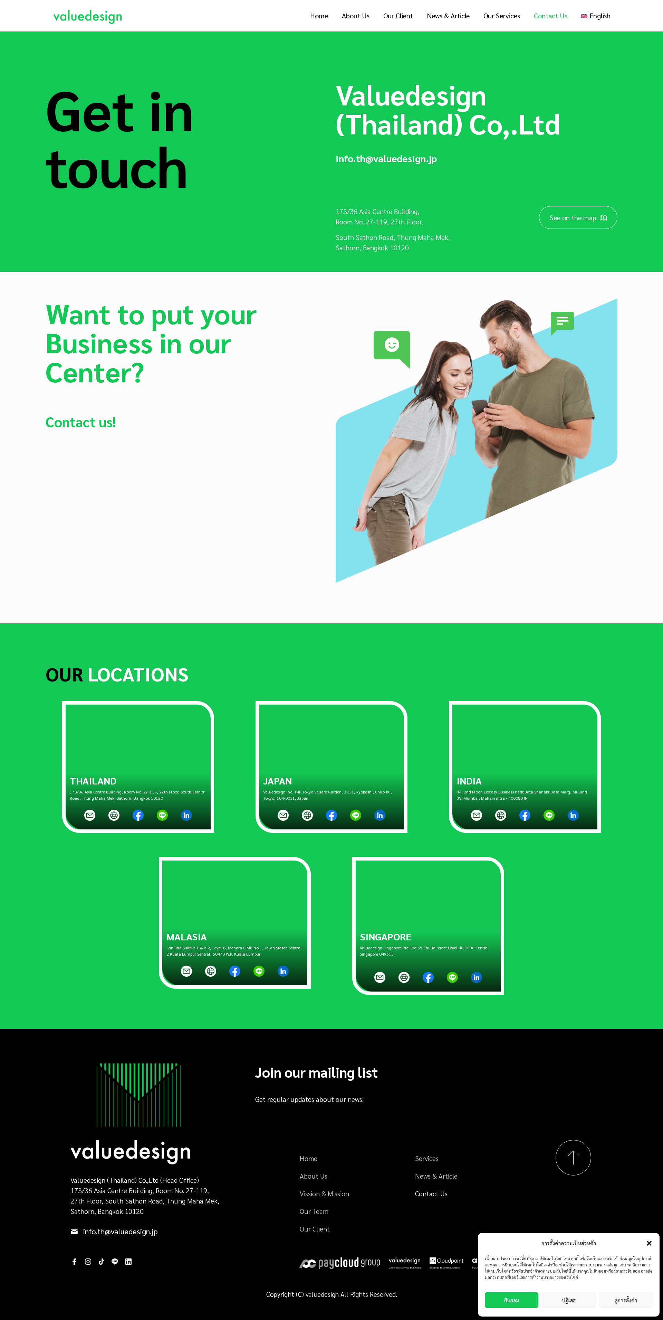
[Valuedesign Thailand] (87, 15)
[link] (89, 815)
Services (427, 1158)
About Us (313, 1175)
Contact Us (431, 1193)
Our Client (315, 1228)
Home (308, 1158)
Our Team (314, 1211)
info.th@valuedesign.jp (386, 158)
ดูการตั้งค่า (626, 1300)
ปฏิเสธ (569, 1300)
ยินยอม (511, 1300)
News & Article (436, 1175)
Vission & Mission (324, 1193)
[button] (649, 1243)
